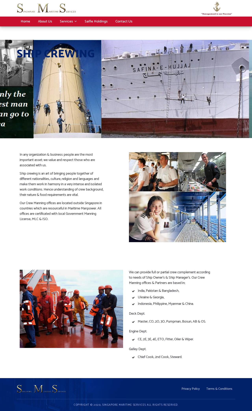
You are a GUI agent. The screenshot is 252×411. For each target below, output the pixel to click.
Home (25, 21)
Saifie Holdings (96, 21)
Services (66, 21)
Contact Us (123, 21)
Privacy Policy (191, 388)
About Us (45, 21)
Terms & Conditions (219, 388)
